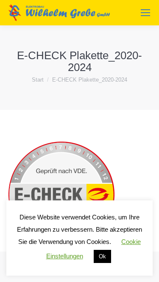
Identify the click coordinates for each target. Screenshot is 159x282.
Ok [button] (102, 256)
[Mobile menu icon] (145, 13)
